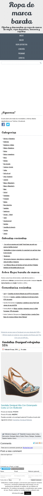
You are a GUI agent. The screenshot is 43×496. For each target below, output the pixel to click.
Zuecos (5, 233)
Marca (18, 436)
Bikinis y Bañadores (8, 148)
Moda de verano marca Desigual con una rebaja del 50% (20, 332)
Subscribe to (4, 480)
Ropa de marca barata (21, 13)
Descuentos (5, 436)
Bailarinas (6, 142)
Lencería (21, 49)
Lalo (4, 293)
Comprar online (30, 434)
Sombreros (6, 211)
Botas (5, 157)
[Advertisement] (21, 87)
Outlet (22, 436)
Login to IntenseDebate (5, 469)
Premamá (21, 53)
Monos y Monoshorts (8, 183)
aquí (21, 493)
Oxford (5, 192)
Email (16, 471)
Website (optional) (33, 471)
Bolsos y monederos (8, 154)
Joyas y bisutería (7, 176)
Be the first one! (28, 447)
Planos (27, 436)
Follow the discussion (41, 443)
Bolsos (5, 151)
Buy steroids (6, 164)
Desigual (12, 436)
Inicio (21, 35)
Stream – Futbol (8, 214)
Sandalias (6, 208)
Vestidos (5, 224)
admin (24, 349)
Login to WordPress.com (17, 469)
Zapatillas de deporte (9, 227)
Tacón (5, 218)
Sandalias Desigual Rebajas (22, 420)
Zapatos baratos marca (9, 438)
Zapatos (21, 58)
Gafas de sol (6, 173)
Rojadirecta (7, 256)
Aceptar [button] (27, 493)
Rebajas (31, 436)
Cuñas (37, 434)
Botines (5, 161)
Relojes (5, 202)
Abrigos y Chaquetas (9, 138)
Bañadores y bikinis (8, 145)
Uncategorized (7, 221)
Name (2, 471)
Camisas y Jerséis (8, 167)
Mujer (21, 40)
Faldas (5, 170)
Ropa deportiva (21, 44)
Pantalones (6, 195)
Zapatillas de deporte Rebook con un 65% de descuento (23, 293)
